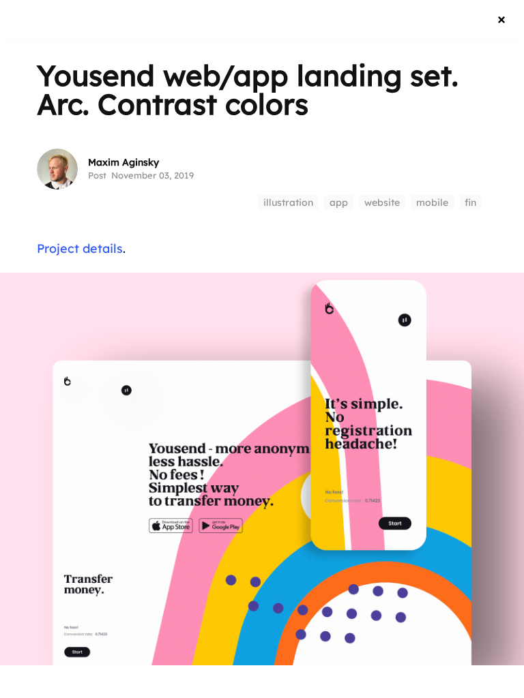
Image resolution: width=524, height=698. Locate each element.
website (382, 202)
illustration (288, 202)
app (339, 202)
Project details (80, 248)
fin (470, 202)
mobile (432, 202)
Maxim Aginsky (123, 162)
